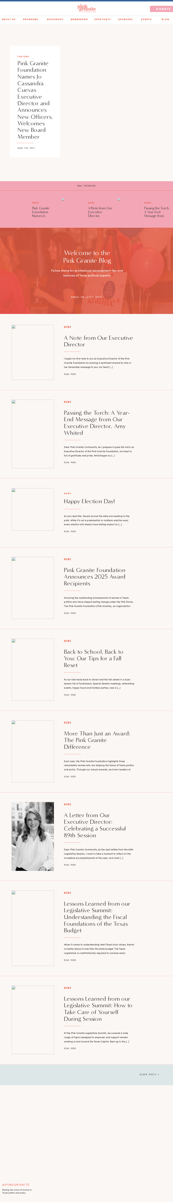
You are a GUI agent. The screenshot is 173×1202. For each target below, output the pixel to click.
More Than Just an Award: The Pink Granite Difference (97, 740)
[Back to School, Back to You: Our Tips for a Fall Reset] (33, 670)
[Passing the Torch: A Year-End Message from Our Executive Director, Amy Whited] (128, 209)
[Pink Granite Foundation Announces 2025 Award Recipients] (33, 588)
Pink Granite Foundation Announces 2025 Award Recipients (95, 576)
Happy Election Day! (89, 501)
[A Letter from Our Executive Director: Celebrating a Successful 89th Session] (33, 836)
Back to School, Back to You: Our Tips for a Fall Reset (93, 658)
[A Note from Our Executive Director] (72, 209)
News (35, 203)
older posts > (149, 1074)
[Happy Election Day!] (33, 509)
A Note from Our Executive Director (100, 212)
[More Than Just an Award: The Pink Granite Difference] (33, 751)
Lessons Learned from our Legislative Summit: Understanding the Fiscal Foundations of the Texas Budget (97, 917)
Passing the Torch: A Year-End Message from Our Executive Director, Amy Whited (156, 217)
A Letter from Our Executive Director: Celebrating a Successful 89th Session (95, 825)
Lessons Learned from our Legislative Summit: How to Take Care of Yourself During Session (98, 1008)
